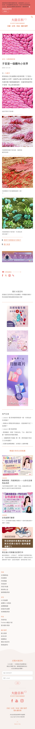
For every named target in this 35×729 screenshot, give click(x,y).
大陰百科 (4, 478)
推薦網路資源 (5, 592)
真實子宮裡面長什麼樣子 (12, 240)
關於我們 (24, 26)
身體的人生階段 (6, 603)
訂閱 (17, 683)
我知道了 (5, 11)
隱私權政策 (17, 710)
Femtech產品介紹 (6, 622)
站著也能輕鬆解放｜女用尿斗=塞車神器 (15, 444)
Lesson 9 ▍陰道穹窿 (10, 429)
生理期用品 (4, 575)
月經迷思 (4, 584)
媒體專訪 (4, 639)
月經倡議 (4, 581)
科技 (18, 26)
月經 (9, 26)
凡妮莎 (7, 73)
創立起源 (4, 633)
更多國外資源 (5, 625)
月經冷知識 (4, 587)
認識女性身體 (5, 609)
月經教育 (4, 578)
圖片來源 (7, 244)
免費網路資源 (11, 59)
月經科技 (4, 620)
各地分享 (4, 636)
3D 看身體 (4, 600)
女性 (13, 26)
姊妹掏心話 (4, 589)
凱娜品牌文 (4, 645)
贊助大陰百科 (5, 642)
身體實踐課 (4, 606)
